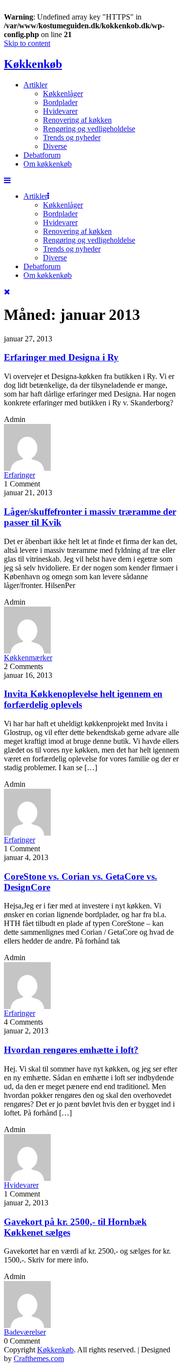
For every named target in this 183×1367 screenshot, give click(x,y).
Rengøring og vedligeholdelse (89, 129)
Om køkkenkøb (47, 164)
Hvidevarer (60, 111)
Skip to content (27, 43)
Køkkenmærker (28, 657)
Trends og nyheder (72, 137)
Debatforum (42, 155)
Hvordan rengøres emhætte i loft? (71, 1050)
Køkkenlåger (63, 93)
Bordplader (60, 102)
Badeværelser (25, 1332)
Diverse (55, 146)
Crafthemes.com (39, 1358)
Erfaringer (19, 475)
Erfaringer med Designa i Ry (61, 357)
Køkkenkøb (33, 64)
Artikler (35, 85)
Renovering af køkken (77, 120)
